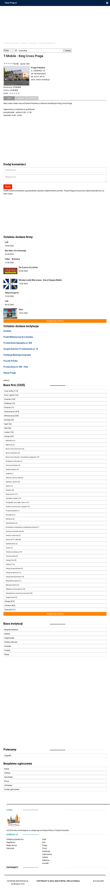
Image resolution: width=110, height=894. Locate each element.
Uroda (6, 432)
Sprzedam (8, 777)
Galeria (45, 857)
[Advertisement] (55, 703)
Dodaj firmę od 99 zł (55, 321)
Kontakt (45, 863)
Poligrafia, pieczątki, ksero (16, 502)
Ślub (6, 428)
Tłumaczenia (11, 556)
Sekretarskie (10, 523)
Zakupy (7, 601)
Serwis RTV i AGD (12, 540)
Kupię (6, 769)
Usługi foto (10, 560)
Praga (44, 845)
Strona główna (11, 43)
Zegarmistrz (10, 597)
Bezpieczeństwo (11, 630)
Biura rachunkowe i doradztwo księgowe (21, 457)
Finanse (7, 408)
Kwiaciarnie (10, 494)
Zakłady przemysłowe (14, 589)
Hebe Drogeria (12, 293)
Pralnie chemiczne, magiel (16, 507)
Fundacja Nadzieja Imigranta (17, 355)
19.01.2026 (23, 313)
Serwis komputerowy (13, 531)
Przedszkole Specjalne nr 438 (17, 343)
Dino (21, 309)
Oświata (7, 646)
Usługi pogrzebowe (13, 568)
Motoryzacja (9, 416)
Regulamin (10, 842)
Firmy (24, 43)
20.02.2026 (23, 271)
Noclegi (7, 420)
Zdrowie (7, 606)
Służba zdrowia (10, 642)
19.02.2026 (23, 283)
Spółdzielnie (10, 544)
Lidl (6, 242)
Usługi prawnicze (12, 573)
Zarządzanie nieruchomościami (18, 593)
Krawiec (9, 490)
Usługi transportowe (13, 577)
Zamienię (8, 785)
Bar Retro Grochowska (15, 250)
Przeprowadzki (11, 511)
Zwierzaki (8, 610)
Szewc (8, 548)
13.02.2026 (9, 296)
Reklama (9, 519)
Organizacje (9, 638)
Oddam (7, 773)
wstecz (6, 380)
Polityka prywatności (14, 839)
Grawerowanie (11, 469)
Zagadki (7, 755)
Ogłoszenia (47, 854)
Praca (6, 781)
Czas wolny (9, 391)
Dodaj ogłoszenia (11, 789)
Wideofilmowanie (12, 581)
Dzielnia (7, 331)
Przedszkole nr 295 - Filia (15, 367)
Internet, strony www (13, 478)
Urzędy (7, 650)
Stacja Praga (9, 373)
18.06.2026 (9, 246)
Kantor (8, 486)
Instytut (8, 474)
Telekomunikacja (47, 43)
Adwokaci (9, 441)
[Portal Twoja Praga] (13, 821)
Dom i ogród (9, 395)
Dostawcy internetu (13, 461)
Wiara (6, 654)
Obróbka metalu (12, 498)
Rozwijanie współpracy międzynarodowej (21, 527)
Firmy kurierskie (12, 465)
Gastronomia (9, 412)
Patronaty (10, 848)
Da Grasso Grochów (28, 267)
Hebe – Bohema (12, 259)
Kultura (7, 634)
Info (44, 842)
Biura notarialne (12, 453)
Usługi (33, 43)
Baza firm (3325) (14, 385)
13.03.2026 (9, 262)
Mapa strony (11, 845)
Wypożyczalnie (11, 585)
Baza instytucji (13, 623)
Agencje (9, 445)
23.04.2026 (9, 254)
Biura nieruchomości (14, 449)
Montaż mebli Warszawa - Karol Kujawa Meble (40, 280)
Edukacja (8, 403)
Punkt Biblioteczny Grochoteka (18, 337)
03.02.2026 (9, 305)
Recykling (9, 515)
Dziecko (7, 399)
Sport (6, 424)
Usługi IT (9, 564)
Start (44, 839)
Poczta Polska (10, 361)
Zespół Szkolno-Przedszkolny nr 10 (20, 349)
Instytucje (46, 851)
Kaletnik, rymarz (12, 482)
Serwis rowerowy (12, 535)
